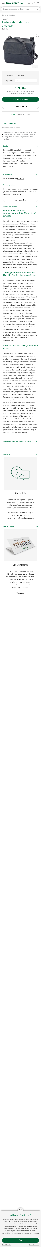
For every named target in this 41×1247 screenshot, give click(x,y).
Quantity (9, 81)
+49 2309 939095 (23, 515)
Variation (9, 76)
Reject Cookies (6, 1245)
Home (4, 15)
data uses (24, 1221)
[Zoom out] (33, 66)
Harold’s (20, 179)
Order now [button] (20, 593)
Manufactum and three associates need (16, 1219)
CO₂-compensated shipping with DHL (20, 93)
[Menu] (3, 3)
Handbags (12, 15)
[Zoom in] (36, 66)
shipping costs (29, 91)
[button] (37, 35)
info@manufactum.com (25, 518)
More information (34, 1245)
